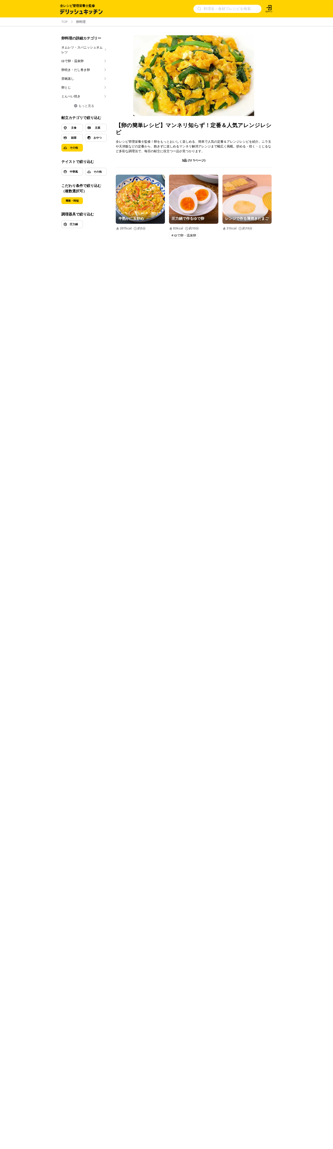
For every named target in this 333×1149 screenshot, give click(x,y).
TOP (64, 21)
